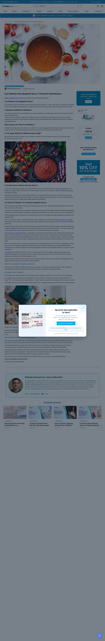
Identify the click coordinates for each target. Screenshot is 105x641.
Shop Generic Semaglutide (66, 323)
